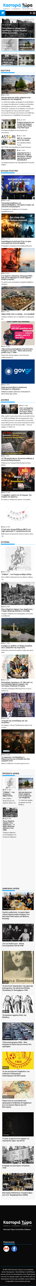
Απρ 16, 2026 (6, 200)
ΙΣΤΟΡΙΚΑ (5, 542)
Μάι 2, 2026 (6, 95)
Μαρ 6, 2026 (6, 384)
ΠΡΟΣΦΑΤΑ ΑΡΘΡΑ (10, 773)
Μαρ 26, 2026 (6, 527)
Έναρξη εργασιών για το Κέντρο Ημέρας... (26, 62)
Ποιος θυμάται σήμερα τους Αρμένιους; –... (8, 62)
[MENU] (34, 13)
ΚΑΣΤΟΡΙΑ (5, 71)
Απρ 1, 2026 (6, 311)
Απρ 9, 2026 (6, 680)
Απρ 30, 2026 (6, 606)
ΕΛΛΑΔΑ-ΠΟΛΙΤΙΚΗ (9, 171)
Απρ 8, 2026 (6, 273)
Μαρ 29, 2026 (6, 492)
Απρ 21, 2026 (22, 135)
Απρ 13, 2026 (6, 239)
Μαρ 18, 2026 (6, 346)
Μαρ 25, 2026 (6, 754)
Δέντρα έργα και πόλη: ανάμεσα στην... (26, 47)
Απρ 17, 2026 (6, 643)
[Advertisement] (18, 863)
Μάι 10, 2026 (8, 29)
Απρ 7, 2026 (22, 150)
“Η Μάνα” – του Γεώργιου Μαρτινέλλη (8, 47)
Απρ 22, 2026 (22, 120)
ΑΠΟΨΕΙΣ (5, 400)
